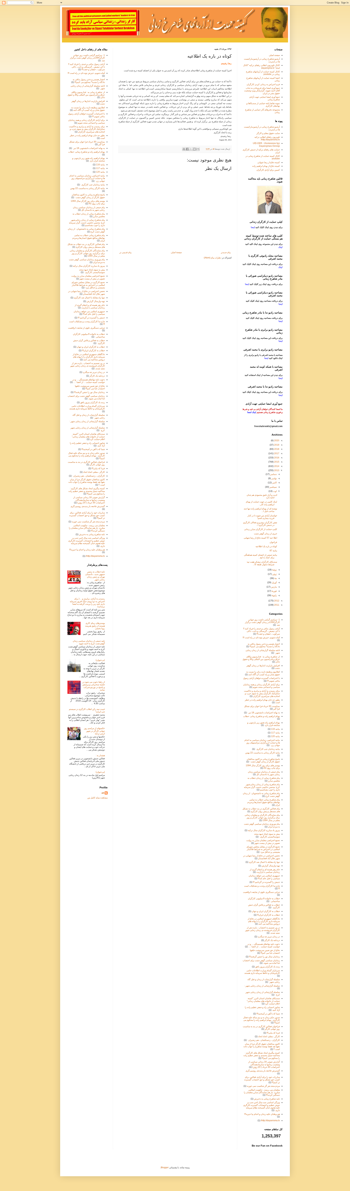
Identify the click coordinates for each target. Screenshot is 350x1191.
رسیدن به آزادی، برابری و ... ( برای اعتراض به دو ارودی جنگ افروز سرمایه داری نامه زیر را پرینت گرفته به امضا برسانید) (87, 602)
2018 (276, 449)
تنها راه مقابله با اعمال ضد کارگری (89, 297)
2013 (276, 470)
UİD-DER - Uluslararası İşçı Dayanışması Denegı (266, 144)
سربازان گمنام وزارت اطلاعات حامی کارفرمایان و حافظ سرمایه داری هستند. (87, 407)
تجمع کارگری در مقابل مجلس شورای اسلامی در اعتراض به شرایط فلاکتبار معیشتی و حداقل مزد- (88, 285)
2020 (276, 440)
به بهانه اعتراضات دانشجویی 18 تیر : (88, 148)
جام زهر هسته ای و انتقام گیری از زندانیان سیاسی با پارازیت (90, 306)
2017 (276, 453)
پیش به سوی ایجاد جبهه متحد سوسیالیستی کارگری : (92, 271)
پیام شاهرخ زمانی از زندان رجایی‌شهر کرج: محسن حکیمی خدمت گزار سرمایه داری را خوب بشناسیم (87, 223)
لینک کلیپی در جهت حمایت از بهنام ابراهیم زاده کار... (261, 503)
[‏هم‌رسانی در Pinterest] (184, 149)
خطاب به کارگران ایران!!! (93, 350)
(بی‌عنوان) (100, 660)
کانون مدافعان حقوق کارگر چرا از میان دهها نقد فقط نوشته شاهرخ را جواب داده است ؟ (87, 482)
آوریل (274, 582)
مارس (274, 587)
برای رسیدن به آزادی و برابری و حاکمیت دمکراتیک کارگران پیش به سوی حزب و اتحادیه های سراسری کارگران (87, 129)
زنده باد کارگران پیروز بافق (92, 402)
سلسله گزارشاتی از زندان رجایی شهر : (87, 421)
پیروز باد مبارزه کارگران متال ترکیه (89, 266)
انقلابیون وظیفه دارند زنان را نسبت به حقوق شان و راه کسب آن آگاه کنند (88, 108)
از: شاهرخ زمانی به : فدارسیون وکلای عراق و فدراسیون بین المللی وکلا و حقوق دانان (86, 95)
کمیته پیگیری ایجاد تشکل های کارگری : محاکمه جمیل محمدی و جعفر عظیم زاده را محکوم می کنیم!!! (87, 491)
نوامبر (274, 478)
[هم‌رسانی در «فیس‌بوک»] (187, 149)
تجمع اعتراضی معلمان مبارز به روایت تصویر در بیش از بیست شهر (88, 277)
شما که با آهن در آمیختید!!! (93, 449)
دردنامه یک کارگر (97, 376)
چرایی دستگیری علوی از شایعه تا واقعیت (86, 328)
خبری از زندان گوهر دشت (265, 533)
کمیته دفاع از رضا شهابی (268, 162)
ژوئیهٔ (274, 569)
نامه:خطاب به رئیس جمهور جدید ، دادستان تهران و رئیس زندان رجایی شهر (95, 575)
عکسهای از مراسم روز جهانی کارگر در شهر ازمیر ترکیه (94, 731)
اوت (275, 491)
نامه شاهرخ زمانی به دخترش (92, 534)
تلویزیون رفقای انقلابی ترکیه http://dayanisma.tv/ (267, 138)
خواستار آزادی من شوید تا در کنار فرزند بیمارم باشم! (262, 516)
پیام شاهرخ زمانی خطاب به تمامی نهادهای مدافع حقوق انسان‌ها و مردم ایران (88, 238)
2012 (276, 600)
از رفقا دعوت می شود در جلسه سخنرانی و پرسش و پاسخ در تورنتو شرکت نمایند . (93, 686)
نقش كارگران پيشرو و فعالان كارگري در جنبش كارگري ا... (260, 523)
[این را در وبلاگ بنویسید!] (194, 149)
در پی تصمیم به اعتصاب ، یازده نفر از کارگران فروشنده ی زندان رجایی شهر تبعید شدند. (87, 366)
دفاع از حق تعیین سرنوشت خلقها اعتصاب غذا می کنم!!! (90, 387)
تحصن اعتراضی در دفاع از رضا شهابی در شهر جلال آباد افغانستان (86, 292)
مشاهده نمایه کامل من (97, 797)
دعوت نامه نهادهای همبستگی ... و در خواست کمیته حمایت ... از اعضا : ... (88, 380)
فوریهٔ (274, 591)
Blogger (165, 1167)
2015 (276, 462)
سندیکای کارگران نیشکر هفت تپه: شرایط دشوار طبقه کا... (261, 563)
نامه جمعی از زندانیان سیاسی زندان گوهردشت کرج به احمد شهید (89, 642)
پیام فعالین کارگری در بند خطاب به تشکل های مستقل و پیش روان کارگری (86, 245)
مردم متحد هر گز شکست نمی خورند (88, 521)
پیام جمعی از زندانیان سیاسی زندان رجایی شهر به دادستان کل (89, 208)
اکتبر (274, 482)
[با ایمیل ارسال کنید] (198, 149)
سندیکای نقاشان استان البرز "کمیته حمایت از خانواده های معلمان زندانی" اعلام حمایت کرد (88, 436)
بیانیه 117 (100, 168)
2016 (276, 457)
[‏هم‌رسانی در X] (191, 149)
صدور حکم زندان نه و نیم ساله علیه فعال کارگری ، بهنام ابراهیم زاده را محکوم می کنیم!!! (86, 456)
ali (103, 793)
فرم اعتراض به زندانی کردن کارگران (263, 84)
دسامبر (273, 474)
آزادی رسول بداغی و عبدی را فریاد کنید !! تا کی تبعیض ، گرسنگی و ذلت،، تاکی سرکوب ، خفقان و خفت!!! (86, 67)
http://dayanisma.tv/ (95, 556)
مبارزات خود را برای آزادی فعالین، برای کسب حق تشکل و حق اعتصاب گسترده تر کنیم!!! (87, 515)
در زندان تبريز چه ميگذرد (94, 372)
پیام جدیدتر (226, 252)
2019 (276, 445)
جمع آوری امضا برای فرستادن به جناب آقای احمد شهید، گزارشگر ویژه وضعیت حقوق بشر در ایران (262, 91)
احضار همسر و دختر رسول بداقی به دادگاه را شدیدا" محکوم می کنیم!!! (89, 80)
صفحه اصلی (274, 55)
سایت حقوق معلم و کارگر (268, 133)
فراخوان (273, 542)
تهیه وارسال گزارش (96, 301)
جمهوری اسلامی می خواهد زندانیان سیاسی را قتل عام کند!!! (89, 312)
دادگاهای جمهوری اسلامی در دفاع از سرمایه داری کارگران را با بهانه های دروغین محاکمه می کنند (89, 357)
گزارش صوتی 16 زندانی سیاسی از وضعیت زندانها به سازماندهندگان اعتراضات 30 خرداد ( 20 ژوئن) (89, 500)
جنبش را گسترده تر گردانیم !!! (91, 317)
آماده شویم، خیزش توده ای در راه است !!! (86, 73)
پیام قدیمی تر (125, 252)
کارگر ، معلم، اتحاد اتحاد (94, 472)
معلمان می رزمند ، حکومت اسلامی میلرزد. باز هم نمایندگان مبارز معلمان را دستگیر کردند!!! (87, 528)
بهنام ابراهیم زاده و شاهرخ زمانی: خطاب (86, 152)
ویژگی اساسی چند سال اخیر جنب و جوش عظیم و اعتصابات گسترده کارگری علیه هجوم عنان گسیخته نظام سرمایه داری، (86, 542)
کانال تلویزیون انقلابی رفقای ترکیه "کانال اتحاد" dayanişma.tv (261, 66)
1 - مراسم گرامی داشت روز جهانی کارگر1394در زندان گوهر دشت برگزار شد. (87, 58)
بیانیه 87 (273, 550)
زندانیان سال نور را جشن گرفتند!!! (89, 392)
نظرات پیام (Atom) (212, 257)
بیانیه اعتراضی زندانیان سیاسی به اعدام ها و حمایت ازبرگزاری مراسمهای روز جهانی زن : (87, 178)
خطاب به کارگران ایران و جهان (91, 347)
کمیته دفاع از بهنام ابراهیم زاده (266, 166)
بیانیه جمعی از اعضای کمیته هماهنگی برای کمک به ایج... (260, 556)
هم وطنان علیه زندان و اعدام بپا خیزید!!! (87, 549)
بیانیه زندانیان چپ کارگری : (92, 184)
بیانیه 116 (100, 164)
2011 (276, 605)
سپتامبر (273, 487)
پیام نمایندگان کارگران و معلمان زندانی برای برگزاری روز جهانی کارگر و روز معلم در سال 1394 (87, 253)
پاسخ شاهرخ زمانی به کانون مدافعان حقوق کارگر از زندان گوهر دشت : (88, 195)
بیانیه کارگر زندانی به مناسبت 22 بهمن (87, 188)
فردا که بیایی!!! (98, 468)
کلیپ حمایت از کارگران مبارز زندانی (260, 529)
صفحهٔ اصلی (176, 252)
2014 (276, 466)
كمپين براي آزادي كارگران (268, 170)
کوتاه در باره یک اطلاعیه (266, 546)
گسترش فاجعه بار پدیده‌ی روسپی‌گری (88, 506)
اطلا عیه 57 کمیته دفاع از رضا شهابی (260, 538)
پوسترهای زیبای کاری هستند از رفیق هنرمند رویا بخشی (95, 626)
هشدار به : (100, 755)
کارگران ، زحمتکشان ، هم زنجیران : (88, 476)
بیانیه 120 (100, 172)
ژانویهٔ (274, 595)
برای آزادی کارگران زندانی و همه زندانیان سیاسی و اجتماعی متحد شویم (86, 121)
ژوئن (274, 574)
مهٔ (275, 578)
